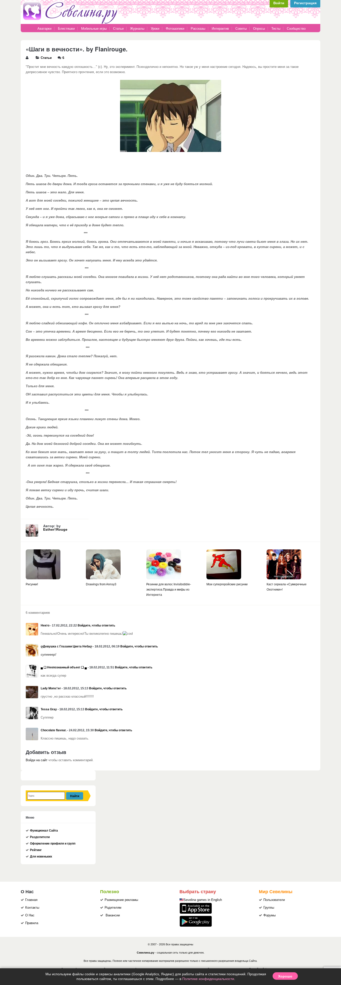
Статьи (118, 28)
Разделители (40, 837)
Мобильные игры (94, 28)
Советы (241, 28)
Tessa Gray (49, 709)
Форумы (269, 915)
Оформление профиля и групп (52, 843)
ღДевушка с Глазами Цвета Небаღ (66, 646)
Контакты (32, 907)
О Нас (29, 915)
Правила (31, 923)
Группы (268, 907)
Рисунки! (32, 584)
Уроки (155, 28)
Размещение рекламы (121, 900)
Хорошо (285, 976)
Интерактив (220, 28)
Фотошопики (175, 28)
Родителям (113, 907)
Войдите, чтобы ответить (96, 625)
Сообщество (296, 28)
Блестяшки (66, 28)
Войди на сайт (36, 760)
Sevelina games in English (202, 900)
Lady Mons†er (51, 688)
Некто (45, 625)
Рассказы (198, 28)
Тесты (275, 28)
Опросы (259, 28)
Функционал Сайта (44, 830)
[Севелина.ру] (71, 23)
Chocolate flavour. (53, 730)
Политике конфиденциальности (208, 979)
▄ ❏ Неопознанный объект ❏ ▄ (64, 667)
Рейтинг (36, 850)
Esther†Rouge (55, 529)
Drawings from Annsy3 (101, 584)
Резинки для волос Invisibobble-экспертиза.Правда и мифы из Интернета (168, 590)
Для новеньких (41, 856)
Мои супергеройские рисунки (227, 584)
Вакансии (113, 915)
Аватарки (44, 28)
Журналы (137, 28)
